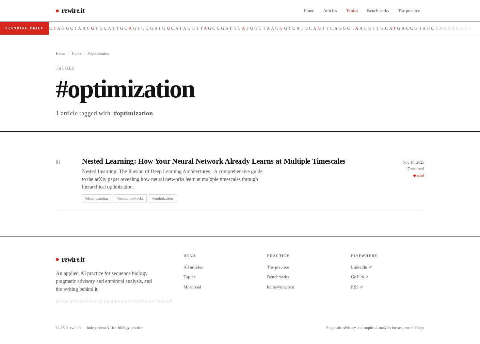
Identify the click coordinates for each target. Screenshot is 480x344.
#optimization (162, 198)
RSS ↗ (357, 287)
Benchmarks (378, 10)
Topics (352, 10)
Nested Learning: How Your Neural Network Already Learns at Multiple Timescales (213, 161)
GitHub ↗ (360, 276)
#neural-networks (130, 198)
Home (309, 10)
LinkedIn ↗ (361, 267)
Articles (330, 10)
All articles (193, 267)
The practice (409, 10)
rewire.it (73, 10)
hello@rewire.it (281, 287)
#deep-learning (96, 198)
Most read (192, 287)
